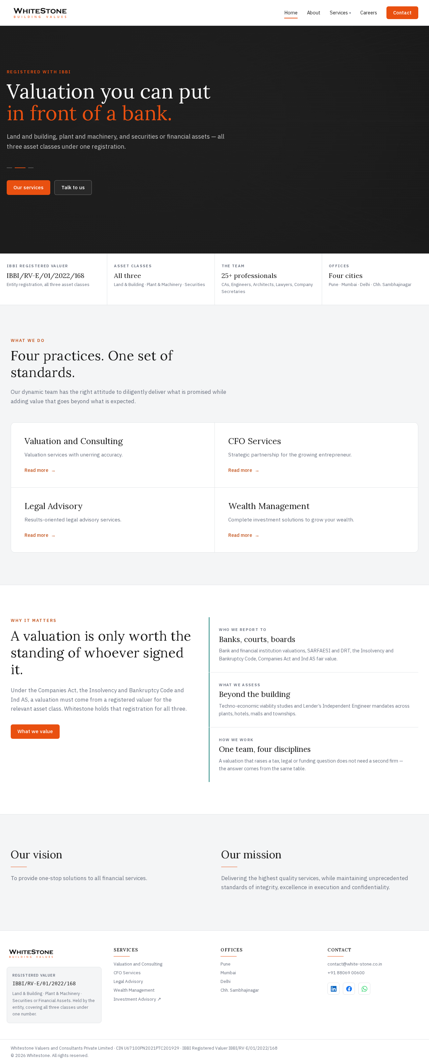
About (313, 12)
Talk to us (73, 187)
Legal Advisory (128, 981)
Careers (368, 12)
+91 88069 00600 (346, 973)
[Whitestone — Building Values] (40, 13)
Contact (402, 12)
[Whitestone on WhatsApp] (364, 989)
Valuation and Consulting (138, 964)
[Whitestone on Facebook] (349, 989)
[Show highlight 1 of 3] (9, 167)
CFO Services (127, 973)
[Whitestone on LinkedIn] (333, 989)
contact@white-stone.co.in (354, 964)
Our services (28, 187)
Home (291, 12)
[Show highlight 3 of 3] (31, 167)
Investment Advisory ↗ (137, 999)
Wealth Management (134, 990)
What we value (35, 731)
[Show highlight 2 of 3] (20, 167)
